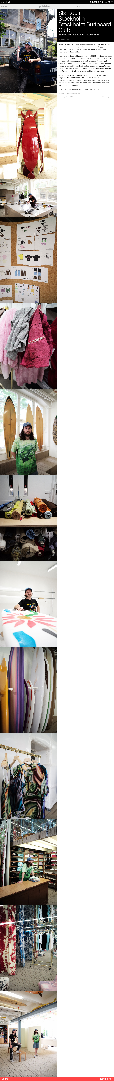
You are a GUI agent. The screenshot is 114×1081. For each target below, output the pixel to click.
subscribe (95, 2)
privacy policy (108, 97)
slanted (5, 2)
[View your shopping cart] (109, 2)
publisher (44, 6)
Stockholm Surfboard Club (69, 52)
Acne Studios (80, 64)
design (68, 93)
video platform (89, 83)
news (4, 6)
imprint (102, 97)
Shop (80, 6)
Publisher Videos (75, 93)
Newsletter (106, 1078)
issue (73, 83)
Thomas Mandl (93, 89)
